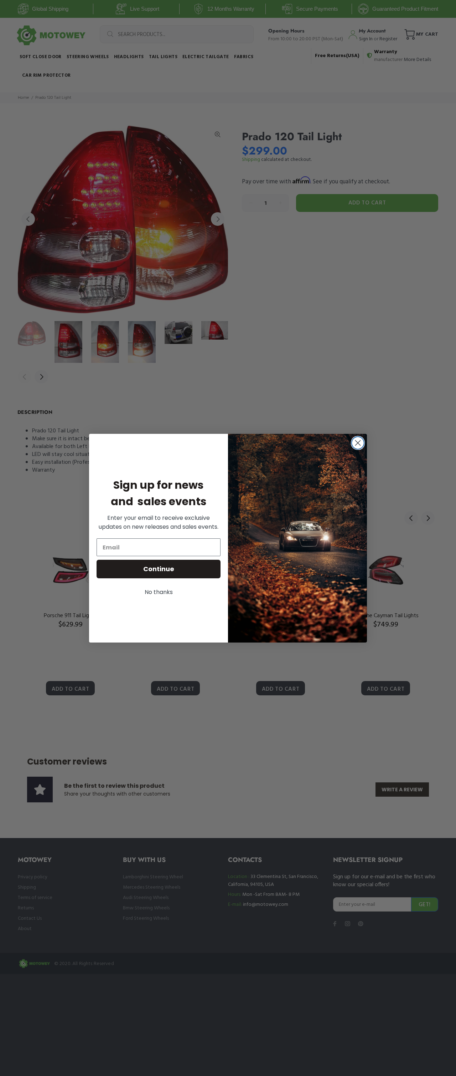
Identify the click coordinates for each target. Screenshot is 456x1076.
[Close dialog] (358, 443)
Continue (158, 568)
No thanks (159, 592)
